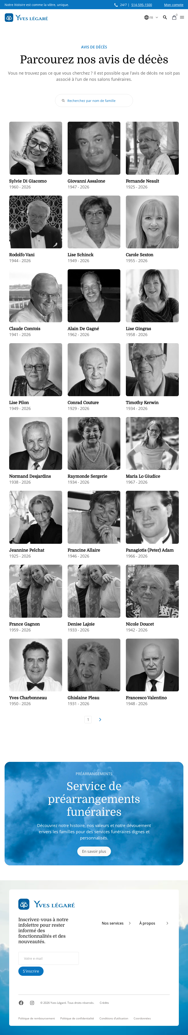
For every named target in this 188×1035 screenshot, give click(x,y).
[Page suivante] (100, 719)
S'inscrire (31, 971)
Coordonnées (142, 1018)
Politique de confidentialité (77, 1018)
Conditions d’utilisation (114, 1018)
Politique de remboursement (36, 1018)
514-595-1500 (141, 5)
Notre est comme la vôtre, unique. (37, 5)
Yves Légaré (58, 1003)
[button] (165, 17)
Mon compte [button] (173, 5)
